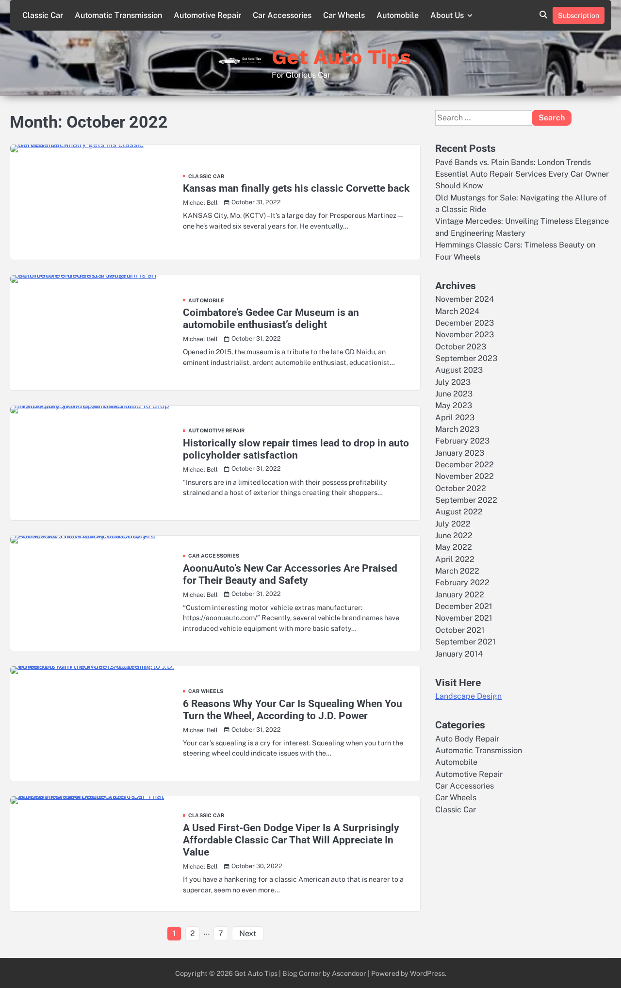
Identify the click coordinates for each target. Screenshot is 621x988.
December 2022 (464, 464)
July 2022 (453, 523)
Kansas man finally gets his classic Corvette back (296, 188)
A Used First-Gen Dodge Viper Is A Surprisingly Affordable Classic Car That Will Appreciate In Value (291, 840)
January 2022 (459, 594)
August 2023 (459, 370)
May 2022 (453, 547)
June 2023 (454, 393)
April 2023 (454, 417)
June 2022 (454, 535)
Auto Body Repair (467, 738)
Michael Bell (200, 202)
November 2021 (463, 618)
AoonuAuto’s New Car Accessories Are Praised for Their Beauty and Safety (290, 574)
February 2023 (462, 440)
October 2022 (460, 488)
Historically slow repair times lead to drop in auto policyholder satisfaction (296, 449)
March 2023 (457, 429)
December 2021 (463, 606)
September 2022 (466, 500)
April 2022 (454, 559)
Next (247, 933)
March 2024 (457, 310)
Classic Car (42, 15)
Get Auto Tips (341, 57)
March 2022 (457, 571)
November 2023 (464, 334)
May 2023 (453, 405)
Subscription (578, 15)
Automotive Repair (207, 15)
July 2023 (453, 381)
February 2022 (462, 582)
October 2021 (460, 630)
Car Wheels (344, 15)
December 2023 (464, 323)
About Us (447, 15)
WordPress (427, 973)
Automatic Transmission (118, 15)
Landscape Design (468, 696)
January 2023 (459, 452)
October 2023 (460, 346)
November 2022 (464, 476)
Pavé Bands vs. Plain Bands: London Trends (513, 161)
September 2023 (466, 358)
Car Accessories (282, 15)
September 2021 (465, 641)
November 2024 (464, 299)
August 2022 (459, 511)
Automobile (397, 15)
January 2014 (459, 653)
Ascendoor (349, 973)
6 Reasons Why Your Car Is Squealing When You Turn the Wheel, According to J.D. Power (292, 710)
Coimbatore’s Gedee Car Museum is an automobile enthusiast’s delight (271, 318)
